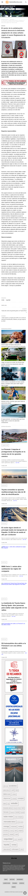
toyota (6, 844)
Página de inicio (4, 19)
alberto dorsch (6, 790)
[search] (26, 2)
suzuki (19, 839)
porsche (5, 834)
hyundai (22, 812)
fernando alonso (7, 808)
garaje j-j (12, 812)
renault (11, 834)
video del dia (6, 849)
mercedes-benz (9, 822)
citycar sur (7, 798)
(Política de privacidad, (17, 865)
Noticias (12, 19)
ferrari (15, 808)
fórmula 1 (6, 812)
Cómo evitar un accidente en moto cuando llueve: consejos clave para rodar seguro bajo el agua (13, 383)
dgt (8, 803)
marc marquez (18, 816)
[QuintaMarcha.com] (14, 2)
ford (23, 808)
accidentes (13, 786)
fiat (19, 808)
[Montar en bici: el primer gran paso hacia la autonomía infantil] (13, 393)
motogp (6, 826)
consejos (21, 798)
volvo (21, 849)
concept (14, 798)
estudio (14, 803)
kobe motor (8, 817)
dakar (4, 803)
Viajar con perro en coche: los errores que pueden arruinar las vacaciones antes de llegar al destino (12, 364)
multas (2, 300)
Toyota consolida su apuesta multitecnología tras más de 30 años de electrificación (13, 492)
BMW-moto (6, 794)
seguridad (8, 300)
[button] (14, 49)
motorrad (13, 826)
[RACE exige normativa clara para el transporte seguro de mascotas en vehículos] (13, 336)
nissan (11, 830)
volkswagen (15, 849)
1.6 (3, 786)
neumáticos (5, 830)
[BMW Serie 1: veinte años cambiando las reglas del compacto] (14, 553)
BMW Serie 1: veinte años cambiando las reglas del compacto (11, 569)
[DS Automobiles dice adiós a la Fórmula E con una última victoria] (14, 630)
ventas (14, 845)
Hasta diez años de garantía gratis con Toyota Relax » (14, 311)
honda (17, 812)
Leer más (17, 462)
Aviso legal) (22, 865)
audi (12, 790)
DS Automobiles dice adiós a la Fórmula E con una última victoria (13, 645)
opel (16, 830)
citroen (14, 794)
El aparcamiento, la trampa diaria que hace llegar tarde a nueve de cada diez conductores (13, 420)
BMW (17, 790)
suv (15, 839)
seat (16, 834)
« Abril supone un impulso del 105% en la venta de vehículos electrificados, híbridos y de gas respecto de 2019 (13, 319)
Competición (5, 445)
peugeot (20, 830)
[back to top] (25, 893)
